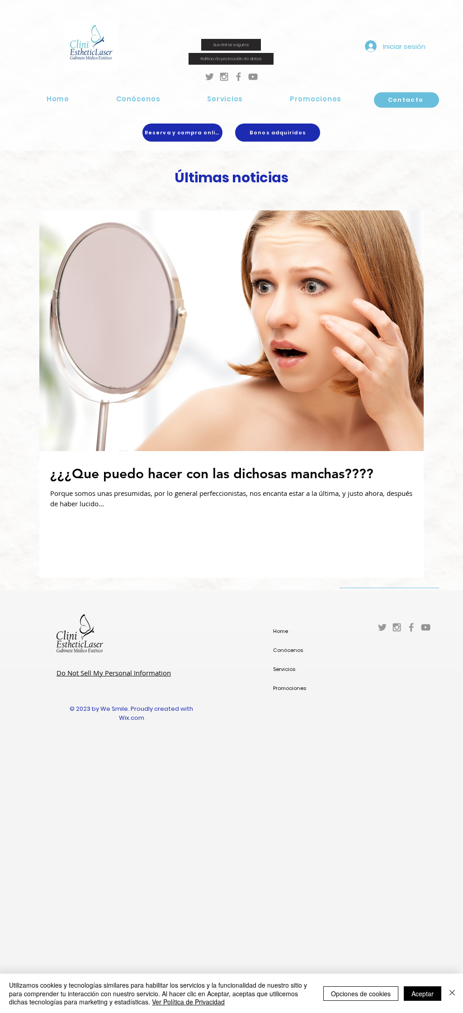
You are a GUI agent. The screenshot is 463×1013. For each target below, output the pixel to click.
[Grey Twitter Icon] (209, 76)
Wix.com (131, 717)
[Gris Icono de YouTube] (253, 76)
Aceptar (422, 993)
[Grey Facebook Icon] (238, 76)
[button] (138, 99)
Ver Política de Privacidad (188, 1001)
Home (280, 631)
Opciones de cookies (361, 993)
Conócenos (288, 650)
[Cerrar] (452, 993)
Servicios (284, 669)
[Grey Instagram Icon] (224, 76)
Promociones (289, 688)
